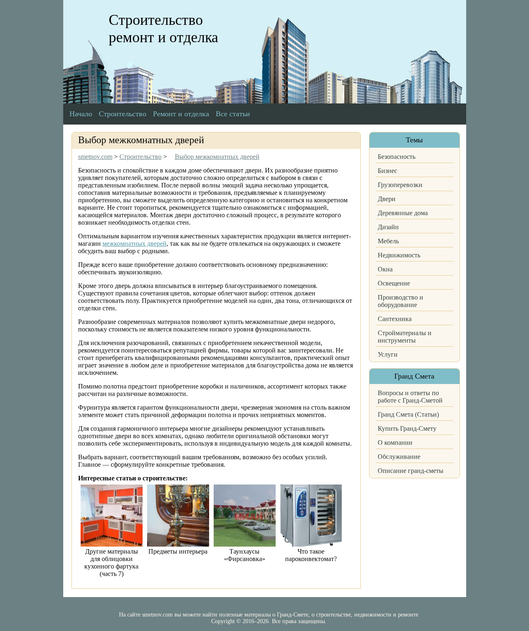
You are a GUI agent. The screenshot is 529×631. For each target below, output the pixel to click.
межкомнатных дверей (134, 243)
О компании (395, 442)
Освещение (394, 283)
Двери (387, 198)
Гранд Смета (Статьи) (408, 414)
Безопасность (396, 156)
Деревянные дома (403, 212)
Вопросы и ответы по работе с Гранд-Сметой (410, 396)
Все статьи (233, 114)
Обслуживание (399, 456)
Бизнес (387, 170)
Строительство (122, 114)
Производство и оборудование (400, 301)
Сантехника (395, 318)
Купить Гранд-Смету (407, 428)
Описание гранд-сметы (410, 470)
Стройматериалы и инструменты (404, 336)
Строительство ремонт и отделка (163, 29)
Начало (80, 114)
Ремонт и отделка (181, 114)
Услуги (388, 354)
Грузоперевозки (400, 184)
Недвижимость (399, 255)
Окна (385, 269)
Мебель (388, 241)
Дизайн (388, 226)
